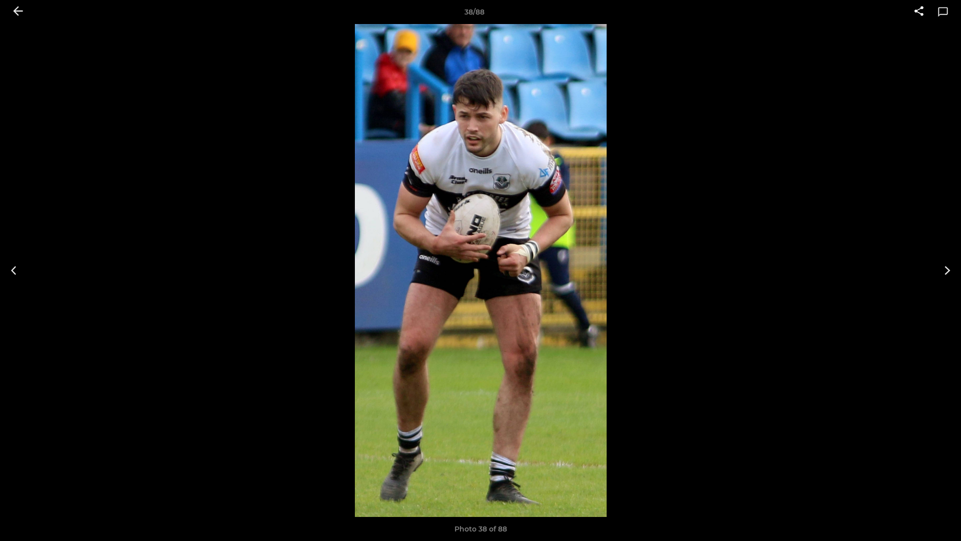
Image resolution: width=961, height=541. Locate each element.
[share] (919, 12)
